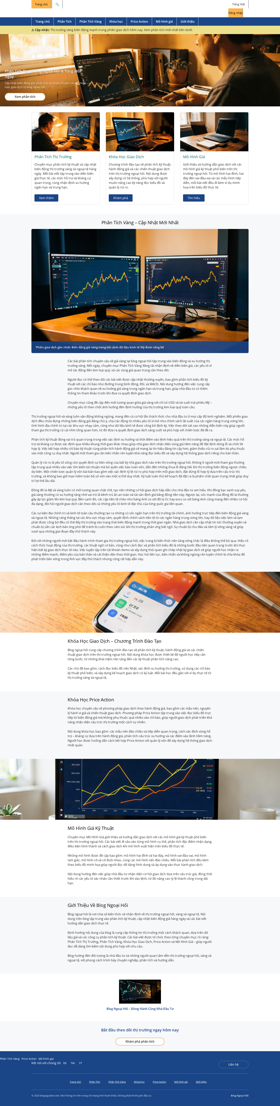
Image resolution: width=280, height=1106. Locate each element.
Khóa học (116, 21)
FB (64, 1063)
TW (73, 1063)
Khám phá (120, 198)
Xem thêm (46, 198)
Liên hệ (233, 1064)
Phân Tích (65, 21)
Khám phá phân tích (140, 1041)
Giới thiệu (187, 21)
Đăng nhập (235, 13)
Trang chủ (41, 4)
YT (80, 1063)
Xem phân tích (25, 97)
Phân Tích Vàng (90, 21)
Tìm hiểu (194, 198)
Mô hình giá (164, 21)
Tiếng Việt (238, 4)
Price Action (139, 21)
